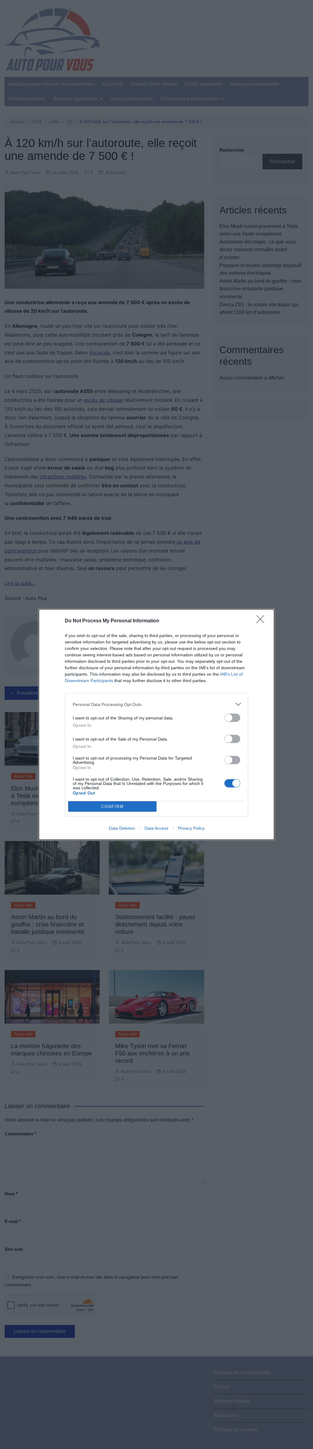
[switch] (232, 718)
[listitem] (156, 704)
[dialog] (156, 724)
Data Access (156, 828)
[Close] (262, 621)
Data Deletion (122, 828)
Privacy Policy (191, 828)
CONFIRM (112, 806)
